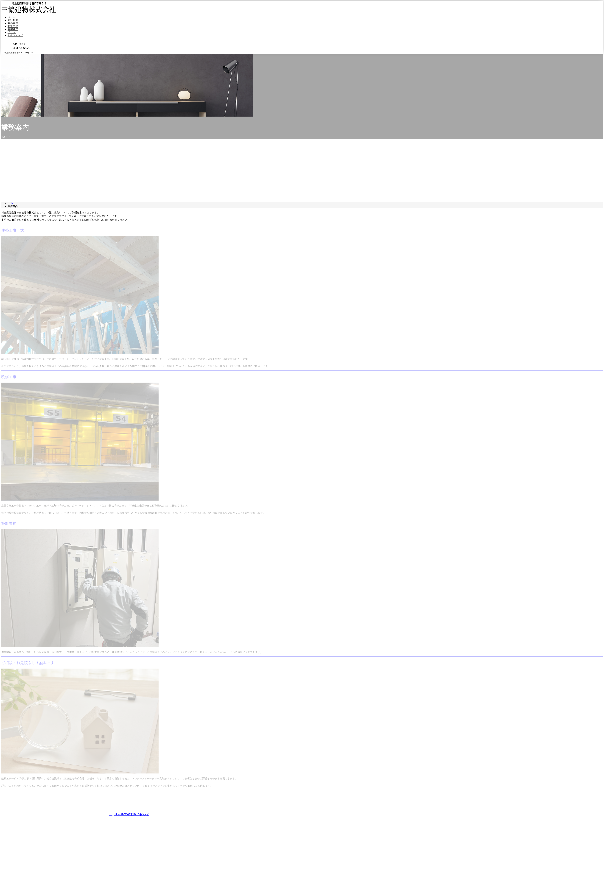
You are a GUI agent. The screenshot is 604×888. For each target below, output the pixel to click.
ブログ (12, 32)
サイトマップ (15, 35)
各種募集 (13, 29)
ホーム (12, 17)
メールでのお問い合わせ (131, 814)
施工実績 (13, 26)
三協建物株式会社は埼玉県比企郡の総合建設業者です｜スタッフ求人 (40, 878)
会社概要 (13, 20)
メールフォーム (12, 56)
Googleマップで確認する (16, 867)
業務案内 (13, 23)
